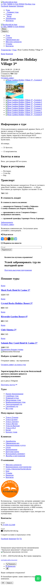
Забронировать (7, 222)
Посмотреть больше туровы (12, 349)
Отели (8, 447)
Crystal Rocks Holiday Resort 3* (17, 303)
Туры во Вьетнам (13, 426)
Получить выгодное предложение (18, 270)
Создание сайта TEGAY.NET (9, 560)
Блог (7, 471)
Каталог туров (11, 432)
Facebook (4, 6)
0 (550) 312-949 (9, 525)
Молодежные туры (13, 400)
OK (3, 583)
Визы (9, 16)
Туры (8, 10)
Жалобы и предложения (15, 456)
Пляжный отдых (12, 398)
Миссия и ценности (14, 42)
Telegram (20, 6)
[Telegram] (15, 238)
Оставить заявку (7, 78)
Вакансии (10, 475)
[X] (9, 238)
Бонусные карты (12, 452)
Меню (4, 29)
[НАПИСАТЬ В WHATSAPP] (38, 578)
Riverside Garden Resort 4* (14, 316)
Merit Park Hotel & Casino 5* (15, 290)
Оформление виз (12, 40)
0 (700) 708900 (7, 4)
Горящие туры (13, 12)
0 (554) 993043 (19, 4)
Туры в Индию (12, 424)
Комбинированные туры (15, 402)
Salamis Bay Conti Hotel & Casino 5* (19, 343)
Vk (20, 539)
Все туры (9, 408)
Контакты (10, 21)
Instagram (12, 6)
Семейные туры (12, 396)
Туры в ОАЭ (11, 428)
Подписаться (6, 250)
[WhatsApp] (12, 238)
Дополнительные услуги (16, 445)
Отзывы (9, 44)
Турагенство (6, 50)
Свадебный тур (12, 406)
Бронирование (11, 449)
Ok (18, 539)
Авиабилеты (11, 18)
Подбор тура (30, 4)
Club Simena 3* (9, 329)
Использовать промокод (15, 454)
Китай (8, 430)
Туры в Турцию (12, 417)
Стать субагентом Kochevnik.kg (18, 469)
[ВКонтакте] (2, 238)
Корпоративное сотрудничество (18, 467)
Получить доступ (8, 385)
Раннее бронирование (14, 394)
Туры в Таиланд (12, 422)
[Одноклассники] (5, 238)
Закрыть (5, 31)
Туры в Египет (12, 419)
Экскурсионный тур (14, 404)
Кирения (9, 54)
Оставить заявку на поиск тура (13, 365)
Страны (9, 14)
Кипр (3, 54)
